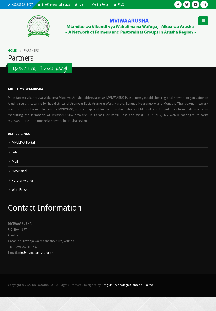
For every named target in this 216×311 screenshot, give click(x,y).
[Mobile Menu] (203, 20)
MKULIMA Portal (23, 142)
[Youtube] (195, 4)
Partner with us (23, 180)
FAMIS (121, 4)
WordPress (19, 190)
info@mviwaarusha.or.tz (56, 4)
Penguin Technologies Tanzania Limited (127, 285)
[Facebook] (178, 4)
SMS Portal (19, 171)
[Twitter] (186, 4)
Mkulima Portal (100, 4)
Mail (81, 4)
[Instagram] (204, 4)
